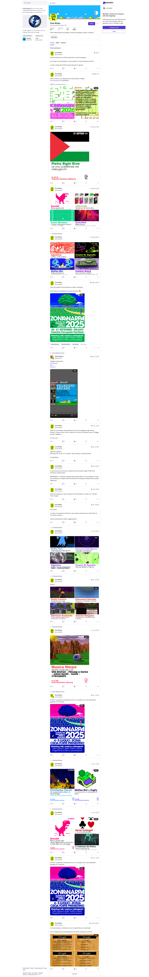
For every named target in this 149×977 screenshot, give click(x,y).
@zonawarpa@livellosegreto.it (57, 25)
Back (53, 3)
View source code (32, 974)
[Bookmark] (86, 68)
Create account (114, 27)
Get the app (34, 973)
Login (114, 31)
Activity (52, 43)
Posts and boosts (55, 48)
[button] (64, 393)
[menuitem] (64, 393)
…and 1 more (83, 344)
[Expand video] (72, 415)
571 (51, 29)
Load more (74, 974)
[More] (98, 68)
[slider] (63, 413)
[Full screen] (75, 415)
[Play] (52, 415)
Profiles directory (38, 968)
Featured (63, 43)
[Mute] (55, 415)
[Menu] (97, 23)
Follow (92, 23)
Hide (96, 88)
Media (57, 43)
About (32, 968)
